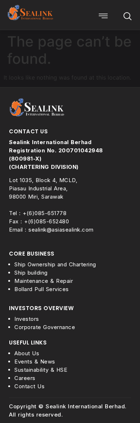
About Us (26, 353)
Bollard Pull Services (41, 289)
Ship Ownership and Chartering (55, 264)
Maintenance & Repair (43, 280)
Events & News (34, 361)
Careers (25, 378)
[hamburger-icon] (103, 17)
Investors (26, 318)
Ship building (31, 272)
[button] (127, 17)
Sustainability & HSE (40, 369)
